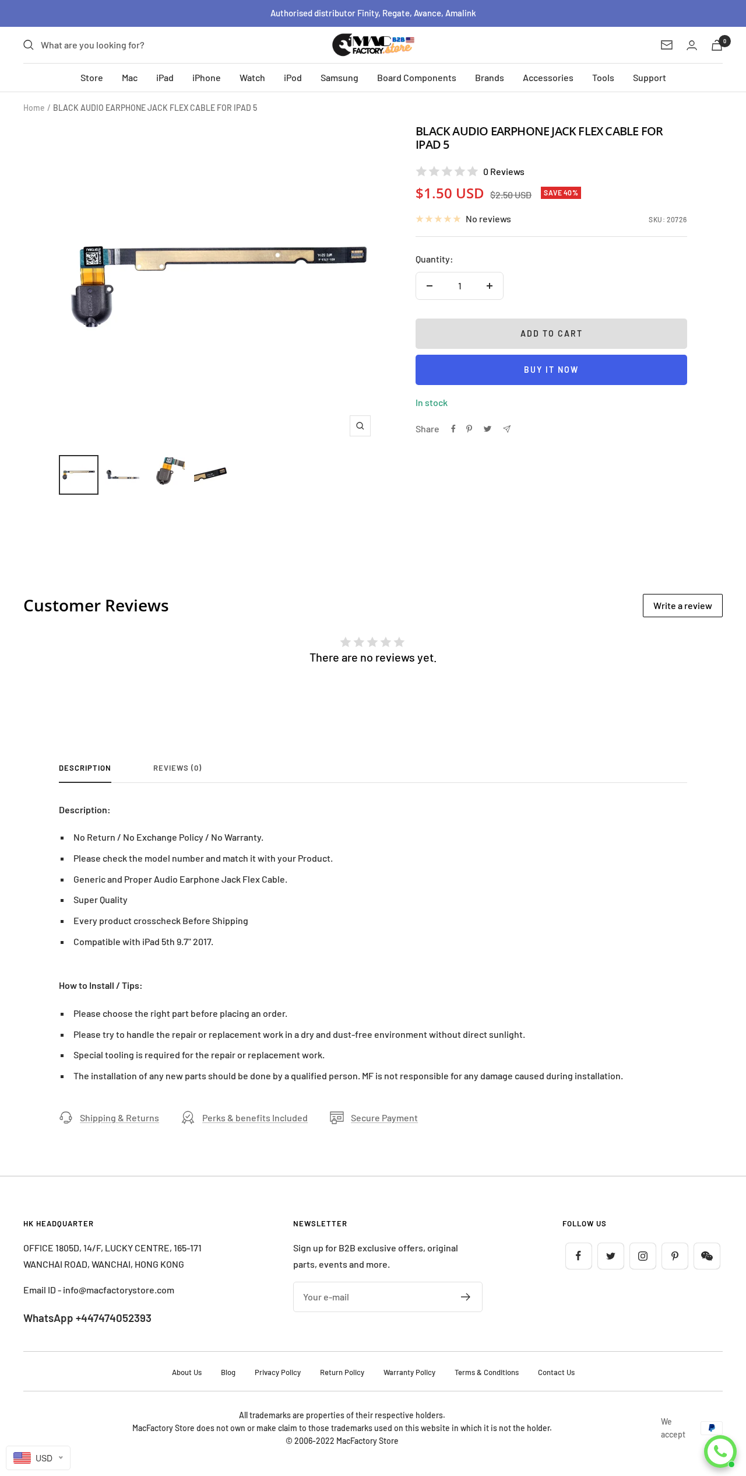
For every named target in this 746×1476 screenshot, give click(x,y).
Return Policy (342, 1372)
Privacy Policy (278, 1372)
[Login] (692, 45)
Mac (130, 77)
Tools (603, 77)
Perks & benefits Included (255, 1117)
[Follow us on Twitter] (610, 1256)
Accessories (548, 77)
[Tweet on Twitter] (487, 429)
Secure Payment (384, 1117)
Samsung (339, 77)
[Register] (466, 1297)
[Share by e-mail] (507, 429)
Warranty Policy (409, 1372)
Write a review (682, 605)
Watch (252, 77)
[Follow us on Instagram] (642, 1256)
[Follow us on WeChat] (707, 1256)
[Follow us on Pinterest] (674, 1256)
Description (85, 767)
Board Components (416, 77)
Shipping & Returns (119, 1117)
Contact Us (556, 1372)
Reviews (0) (177, 767)
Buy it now (551, 370)
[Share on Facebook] (453, 429)
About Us (187, 1372)
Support (649, 77)
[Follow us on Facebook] (578, 1256)
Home (34, 108)
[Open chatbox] (720, 1451)
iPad (165, 77)
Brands (489, 77)
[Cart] (717, 45)
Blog (228, 1372)
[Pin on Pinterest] (469, 429)
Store (91, 77)
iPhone (206, 77)
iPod (293, 77)
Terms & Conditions (487, 1372)
